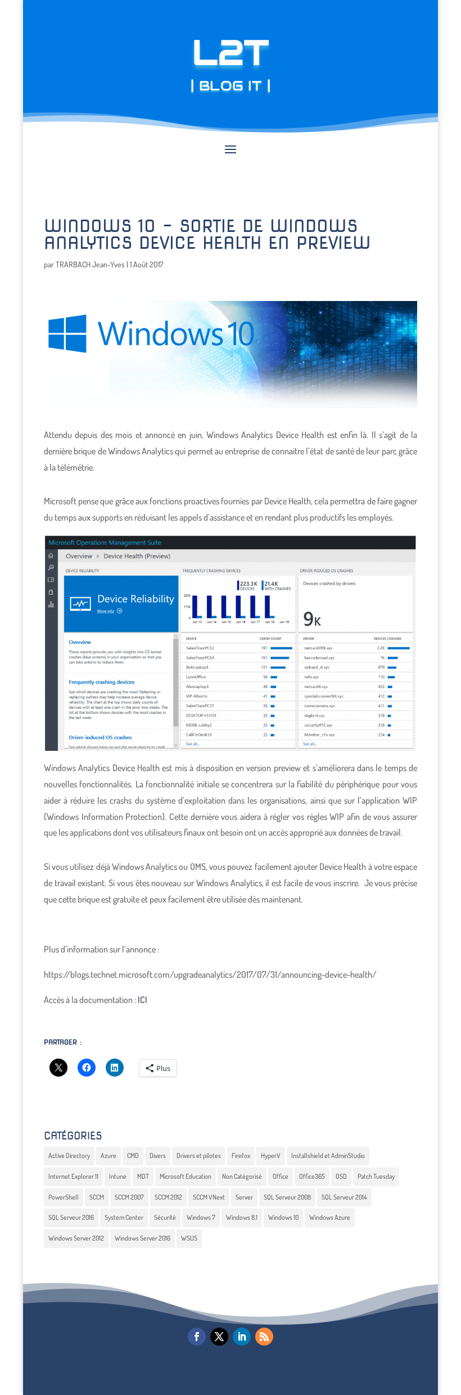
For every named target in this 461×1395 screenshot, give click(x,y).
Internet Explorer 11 (73, 1176)
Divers (158, 1155)
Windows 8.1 (241, 1217)
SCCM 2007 (129, 1197)
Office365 (312, 1176)
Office (280, 1176)
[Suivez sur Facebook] (197, 1337)
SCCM (96, 1197)
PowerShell (63, 1197)
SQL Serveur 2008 (287, 1197)
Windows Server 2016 (142, 1238)
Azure (108, 1155)
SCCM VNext (209, 1197)
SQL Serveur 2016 (71, 1217)
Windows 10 (283, 1217)
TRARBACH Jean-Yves (90, 264)
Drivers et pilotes (199, 1155)
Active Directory (69, 1155)
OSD (341, 1176)
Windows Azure (329, 1217)
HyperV (271, 1155)
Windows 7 (201, 1217)
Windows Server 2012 (76, 1238)
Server (244, 1197)
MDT (143, 1176)
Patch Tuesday (376, 1176)
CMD (133, 1155)
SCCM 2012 (168, 1197)
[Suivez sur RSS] (264, 1337)
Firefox (241, 1155)
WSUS (189, 1238)
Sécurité (165, 1217)
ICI (142, 999)
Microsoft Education (185, 1176)
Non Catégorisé (242, 1176)
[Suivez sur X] (219, 1337)
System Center (124, 1217)
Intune (117, 1176)
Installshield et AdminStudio (328, 1155)
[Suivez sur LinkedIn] (242, 1337)
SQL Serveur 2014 (344, 1197)
